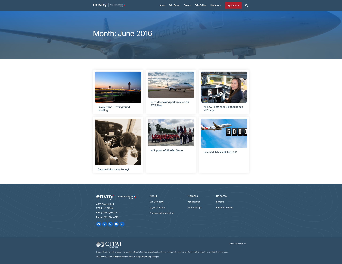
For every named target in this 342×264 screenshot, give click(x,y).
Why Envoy (174, 5)
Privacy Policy (240, 244)
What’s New (200, 5)
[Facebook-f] (98, 224)
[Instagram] (110, 224)
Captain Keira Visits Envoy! (113, 169)
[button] (246, 5)
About (162, 5)
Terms (231, 244)
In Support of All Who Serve (167, 150)
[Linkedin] (122, 224)
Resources (215, 5)
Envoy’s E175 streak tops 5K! (220, 152)
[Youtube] (116, 224)
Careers (187, 5)
